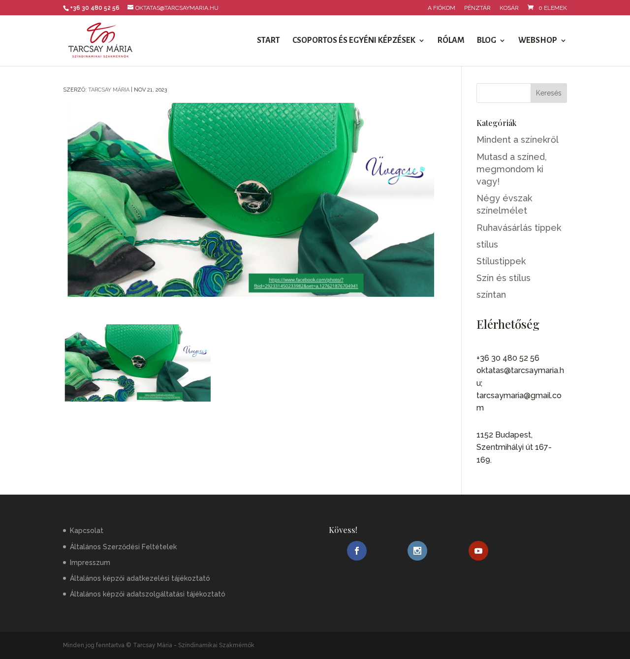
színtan (491, 294)
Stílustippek (501, 261)
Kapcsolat (86, 530)
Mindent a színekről (517, 139)
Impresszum (90, 562)
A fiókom (441, 8)
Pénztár (477, 8)
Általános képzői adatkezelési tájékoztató (140, 578)
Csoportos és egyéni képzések (353, 41)
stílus (487, 244)
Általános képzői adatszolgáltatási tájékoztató (147, 594)
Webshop (537, 41)
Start (268, 41)
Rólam (451, 41)
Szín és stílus (503, 278)
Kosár (509, 8)
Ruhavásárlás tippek (518, 227)
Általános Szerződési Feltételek (123, 547)
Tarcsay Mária (108, 90)
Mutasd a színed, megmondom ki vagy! (511, 169)
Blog (486, 41)
